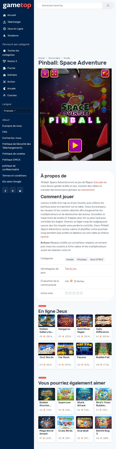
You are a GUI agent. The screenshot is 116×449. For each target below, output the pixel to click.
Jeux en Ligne (15, 28)
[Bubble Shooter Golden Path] (46, 394)
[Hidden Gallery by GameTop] (46, 320)
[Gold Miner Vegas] (84, 320)
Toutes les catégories (10, 52)
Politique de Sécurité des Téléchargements (16, 145)
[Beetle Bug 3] (103, 422)
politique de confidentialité (10, 167)
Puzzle (11, 67)
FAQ (4, 131)
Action (11, 81)
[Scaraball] (84, 422)
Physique (82, 259)
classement (88, 189)
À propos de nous (12, 125)
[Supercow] (65, 394)
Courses (12, 95)
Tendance (13, 35)
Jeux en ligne (54, 58)
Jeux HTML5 (96, 259)
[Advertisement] (75, 33)
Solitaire (12, 74)
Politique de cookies (13, 153)
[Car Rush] (65, 349)
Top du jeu (71, 268)
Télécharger (14, 21)
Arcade (11, 88)
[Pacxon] (84, 349)
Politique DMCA (11, 159)
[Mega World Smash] (46, 422)
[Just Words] (46, 349)
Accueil (11, 15)
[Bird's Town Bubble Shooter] (103, 394)
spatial (44, 236)
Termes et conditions (14, 175)
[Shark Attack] (84, 394)
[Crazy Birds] (65, 422)
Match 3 (12, 61)
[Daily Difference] (103, 320)
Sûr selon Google (11, 181)
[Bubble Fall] (103, 349)
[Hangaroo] (65, 320)
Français (9, 111)
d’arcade (98, 182)
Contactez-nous (11, 138)
